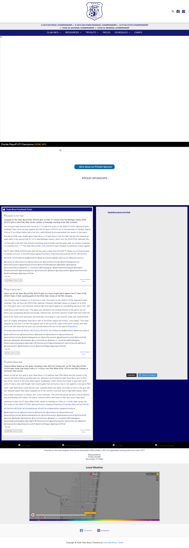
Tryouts (91, 32)
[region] (94, 91)
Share (83, 281)
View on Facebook (85, 279)
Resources (72, 32)
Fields (106, 32)
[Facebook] (178, 11)
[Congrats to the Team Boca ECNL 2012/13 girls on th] (142, 242)
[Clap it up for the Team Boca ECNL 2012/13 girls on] (142, 292)
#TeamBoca (46, 254)
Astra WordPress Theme (113, 542)
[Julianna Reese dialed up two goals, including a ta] (142, 345)
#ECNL (74, 254)
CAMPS (138, 32)
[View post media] (47, 215)
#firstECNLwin (44, 408)
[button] (173, 11)
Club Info (53, 32)
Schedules (121, 32)
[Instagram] (183, 11)
